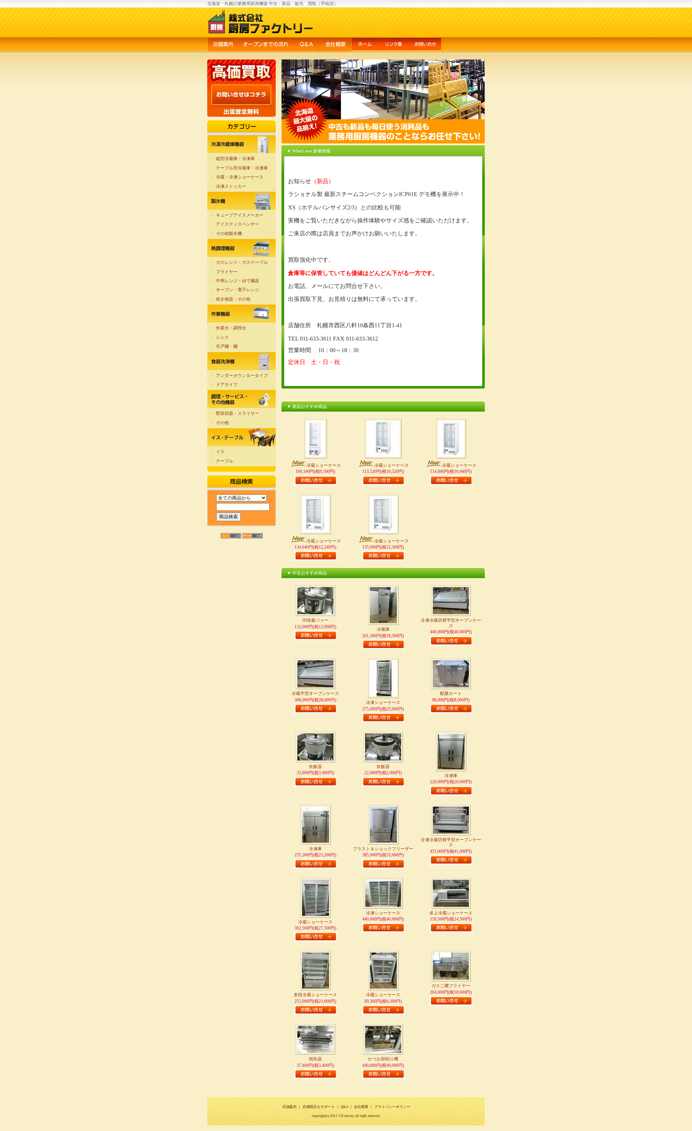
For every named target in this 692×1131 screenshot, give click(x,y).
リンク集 (393, 45)
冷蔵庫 (383, 629)
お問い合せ (426, 45)
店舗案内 (222, 45)
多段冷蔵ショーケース (315, 994)
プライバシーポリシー (392, 1107)
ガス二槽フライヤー (450, 985)
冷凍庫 (450, 775)
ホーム (365, 45)
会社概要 (335, 45)
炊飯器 (315, 766)
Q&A (306, 45)
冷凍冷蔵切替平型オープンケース (451, 623)
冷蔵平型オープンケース (315, 693)
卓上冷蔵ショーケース (451, 912)
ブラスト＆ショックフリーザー (383, 848)
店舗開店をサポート (318, 1107)
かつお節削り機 (383, 1058)
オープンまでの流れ (265, 45)
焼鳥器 (315, 1058)
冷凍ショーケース (383, 702)
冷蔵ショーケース (323, 465)
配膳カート (451, 693)
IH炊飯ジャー (315, 620)
